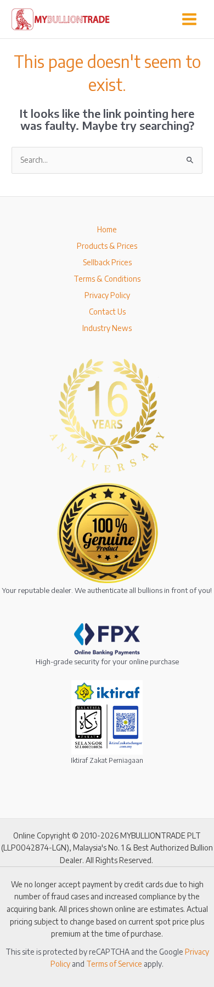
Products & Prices (107, 245)
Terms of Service (114, 963)
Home (107, 229)
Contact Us (107, 311)
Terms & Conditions (107, 278)
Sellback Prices (107, 262)
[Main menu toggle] (189, 18)
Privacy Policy (107, 295)
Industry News (107, 328)
